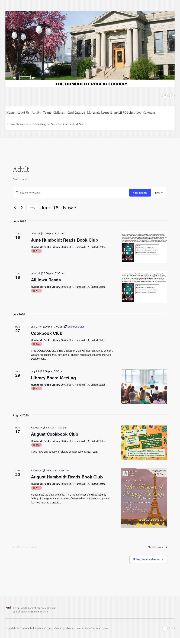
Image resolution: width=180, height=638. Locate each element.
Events (16, 179)
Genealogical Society (47, 124)
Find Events (140, 192)
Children (59, 112)
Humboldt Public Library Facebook (165, 95)
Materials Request (99, 112)
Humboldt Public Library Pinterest (172, 95)
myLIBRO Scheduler (127, 112)
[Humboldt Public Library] (90, 47)
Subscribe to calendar (146, 559)
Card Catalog (76, 112)
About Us (23, 112)
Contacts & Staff (74, 124)
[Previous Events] (15, 207)
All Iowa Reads (46, 280)
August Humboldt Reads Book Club (67, 477)
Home (11, 112)
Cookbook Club (46, 333)
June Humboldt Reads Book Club (64, 240)
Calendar (149, 112)
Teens (47, 112)
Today (32, 207)
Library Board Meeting (53, 378)
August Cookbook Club (54, 434)
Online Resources (18, 124)
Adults (36, 112)
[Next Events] (22, 207)
